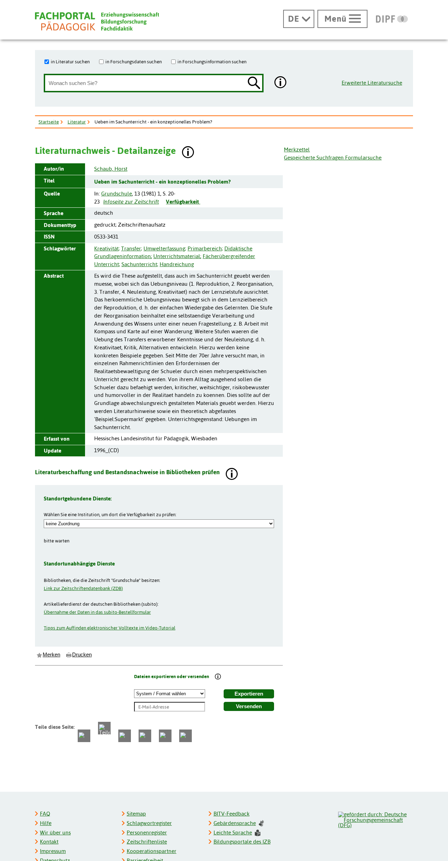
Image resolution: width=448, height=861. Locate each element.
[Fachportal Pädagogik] (97, 21)
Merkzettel (297, 149)
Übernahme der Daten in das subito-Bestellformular (97, 612)
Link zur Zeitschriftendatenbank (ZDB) (83, 588)
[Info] (218, 677)
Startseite (48, 121)
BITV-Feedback (232, 814)
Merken (51, 654)
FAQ (45, 814)
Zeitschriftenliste (147, 842)
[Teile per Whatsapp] (124, 736)
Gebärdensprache (235, 823)
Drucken (82, 654)
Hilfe (45, 823)
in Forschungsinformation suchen (211, 61)
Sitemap (136, 814)
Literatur (77, 121)
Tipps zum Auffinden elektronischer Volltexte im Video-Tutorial (109, 628)
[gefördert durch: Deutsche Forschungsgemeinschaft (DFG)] (375, 819)
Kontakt (49, 842)
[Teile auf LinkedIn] (145, 736)
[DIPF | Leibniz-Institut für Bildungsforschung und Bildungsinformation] (392, 18)
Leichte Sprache (233, 832)
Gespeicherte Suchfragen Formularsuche (333, 158)
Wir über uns (55, 832)
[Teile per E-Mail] (165, 736)
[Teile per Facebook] (84, 736)
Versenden (249, 706)
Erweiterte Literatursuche (372, 83)
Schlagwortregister (149, 823)
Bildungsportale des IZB (242, 842)
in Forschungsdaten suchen (133, 61)
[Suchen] (254, 83)
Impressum (53, 851)
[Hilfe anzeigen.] (280, 83)
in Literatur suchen (70, 61)
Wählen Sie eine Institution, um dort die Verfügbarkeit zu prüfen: (110, 514)
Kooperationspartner (151, 851)
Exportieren (248, 694)
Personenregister (147, 832)
